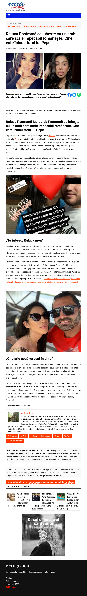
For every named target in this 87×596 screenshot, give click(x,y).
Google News (34, 482)
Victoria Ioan (12, 49)
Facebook (69, 482)
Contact (9, 578)
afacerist (13, 436)
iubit (58, 436)
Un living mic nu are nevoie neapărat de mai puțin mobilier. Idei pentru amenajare (18, 500)
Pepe (17, 139)
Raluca (52, 136)
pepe (69, 436)
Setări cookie (12, 587)
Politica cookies (12, 581)
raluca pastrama (16, 441)
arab (24, 436)
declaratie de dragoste (41, 436)
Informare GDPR (12, 584)
